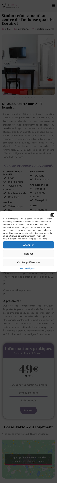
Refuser (28, 253)
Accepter (28, 244)
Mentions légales (27, 268)
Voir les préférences (28, 262)
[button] (52, 215)
